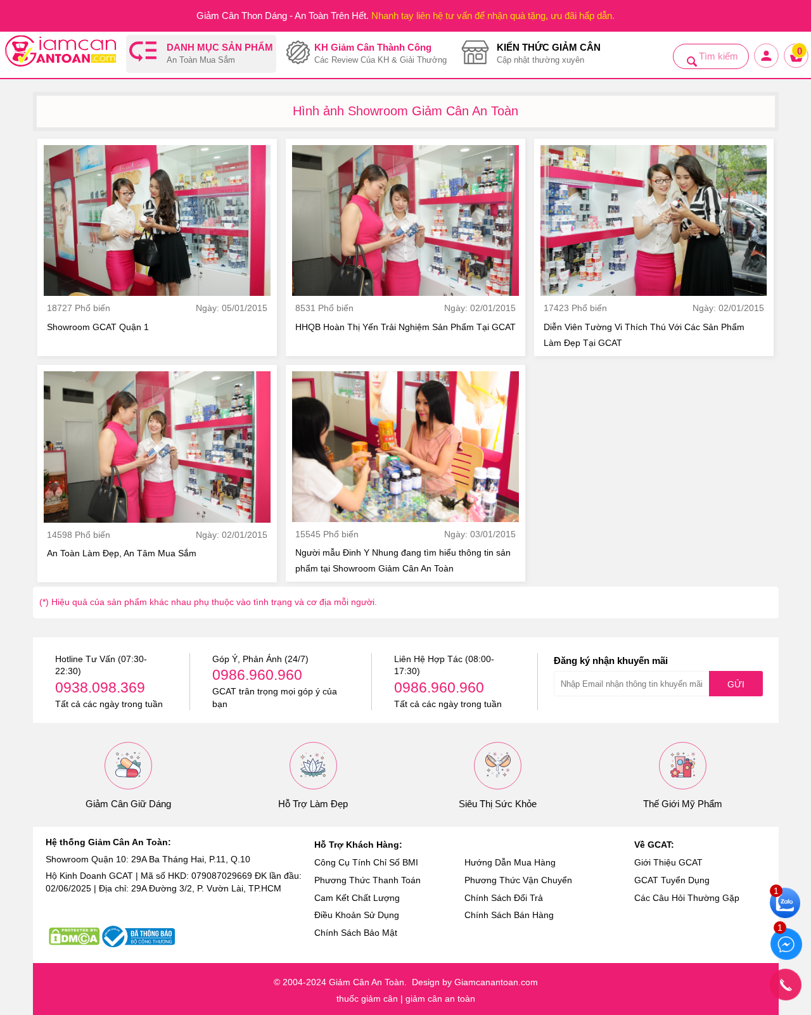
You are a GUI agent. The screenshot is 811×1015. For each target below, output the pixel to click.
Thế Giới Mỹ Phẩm (682, 803)
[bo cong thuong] (138, 937)
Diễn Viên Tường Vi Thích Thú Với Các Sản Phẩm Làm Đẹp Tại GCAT (644, 335)
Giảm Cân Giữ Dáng (128, 803)
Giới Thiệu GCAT (668, 862)
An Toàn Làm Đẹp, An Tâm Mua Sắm (121, 553)
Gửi (735, 684)
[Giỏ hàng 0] (796, 66)
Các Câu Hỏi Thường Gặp (686, 898)
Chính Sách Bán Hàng (509, 915)
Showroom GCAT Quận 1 (98, 327)
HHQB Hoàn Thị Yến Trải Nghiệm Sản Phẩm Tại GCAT (405, 327)
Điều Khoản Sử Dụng (356, 915)
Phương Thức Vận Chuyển (518, 880)
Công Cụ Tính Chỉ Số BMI (366, 862)
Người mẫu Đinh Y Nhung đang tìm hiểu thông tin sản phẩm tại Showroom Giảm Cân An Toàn (403, 560)
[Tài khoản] (767, 66)
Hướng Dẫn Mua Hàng (510, 862)
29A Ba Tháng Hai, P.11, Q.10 (190, 859)
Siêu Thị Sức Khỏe (498, 803)
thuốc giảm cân (367, 998)
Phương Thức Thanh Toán (367, 880)
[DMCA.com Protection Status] (74, 937)
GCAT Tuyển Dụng (672, 880)
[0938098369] (785, 984)
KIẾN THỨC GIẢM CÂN (549, 53)
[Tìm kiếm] (692, 61)
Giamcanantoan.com (496, 982)
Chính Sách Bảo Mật (355, 933)
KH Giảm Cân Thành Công (380, 53)
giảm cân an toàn (440, 998)
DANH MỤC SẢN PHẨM (220, 53)
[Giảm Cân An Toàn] (61, 53)
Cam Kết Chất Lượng (357, 898)
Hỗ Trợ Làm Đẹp (313, 803)
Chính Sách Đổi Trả (503, 898)
